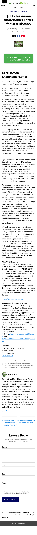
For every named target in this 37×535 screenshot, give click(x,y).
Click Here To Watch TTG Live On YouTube (18, 58)
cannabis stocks (10, 363)
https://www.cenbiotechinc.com (14, 299)
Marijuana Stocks (15, 365)
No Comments (20, 32)
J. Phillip (14, 29)
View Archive (7, 411)
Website (4, 483)
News (11, 367)
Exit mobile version (18, 523)
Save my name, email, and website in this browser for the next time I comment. (17, 493)
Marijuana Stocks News (18, 11)
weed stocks (25, 367)
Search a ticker (18, 7)
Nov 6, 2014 (26, 29)
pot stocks (16, 367)
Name (4, 465)
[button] (14, 36)
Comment (6, 447)
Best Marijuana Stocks (12, 361)
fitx (17, 363)
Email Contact (7, 356)
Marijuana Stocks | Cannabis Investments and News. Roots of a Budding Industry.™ (17, 515)
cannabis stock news (27, 361)
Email (4, 474)
